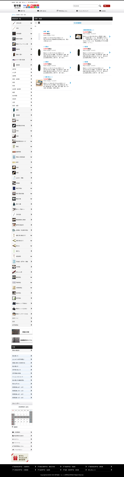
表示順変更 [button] (78, 23)
